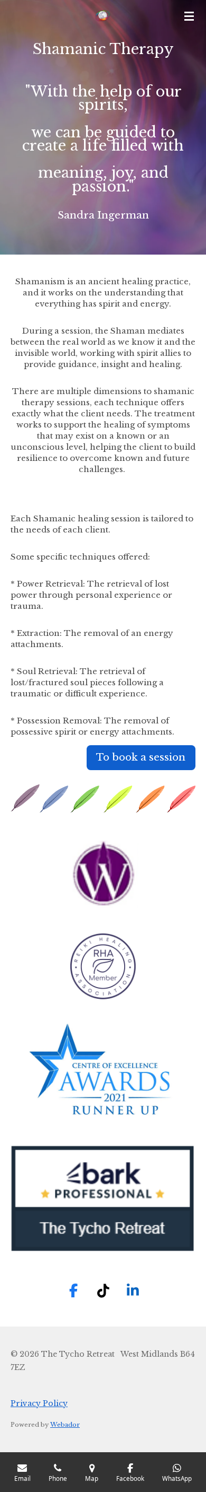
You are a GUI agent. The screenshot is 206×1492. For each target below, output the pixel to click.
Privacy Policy (39, 1403)
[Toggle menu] (189, 16)
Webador (65, 1424)
